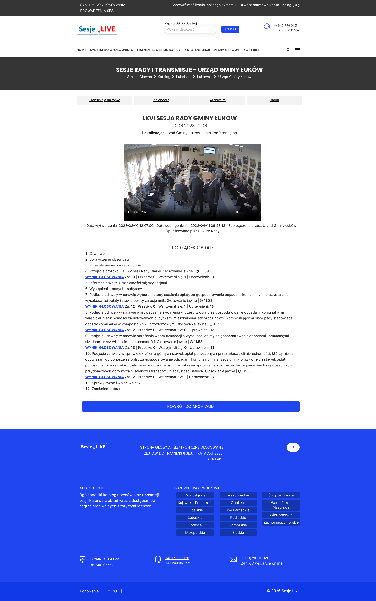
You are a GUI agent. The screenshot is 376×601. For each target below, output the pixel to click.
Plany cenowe (227, 49)
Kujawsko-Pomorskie (195, 503)
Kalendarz (161, 100)
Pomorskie (238, 525)
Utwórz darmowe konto (259, 5)
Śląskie (238, 532)
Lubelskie (183, 77)
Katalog (164, 77)
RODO (112, 591)
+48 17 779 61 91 (285, 25)
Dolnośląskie (195, 495)
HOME (81, 49)
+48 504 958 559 (287, 30)
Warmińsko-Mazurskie (281, 505)
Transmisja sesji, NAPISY (159, 49)
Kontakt (251, 49)
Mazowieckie (238, 495)
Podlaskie (238, 518)
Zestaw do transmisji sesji (169, 453)
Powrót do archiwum (191, 406)
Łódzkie (195, 525)
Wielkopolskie (281, 515)
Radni (274, 100)
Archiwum (218, 100)
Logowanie (89, 591)
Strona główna (139, 77)
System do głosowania (111, 49)
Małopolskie (195, 532)
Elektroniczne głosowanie (198, 447)
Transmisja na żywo (104, 100)
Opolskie (238, 503)
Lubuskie (195, 518)
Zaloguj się (291, 5)
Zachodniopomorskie (281, 522)
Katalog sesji (197, 49)
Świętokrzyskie (281, 495)
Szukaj (230, 29)
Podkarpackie (238, 510)
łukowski (204, 77)
